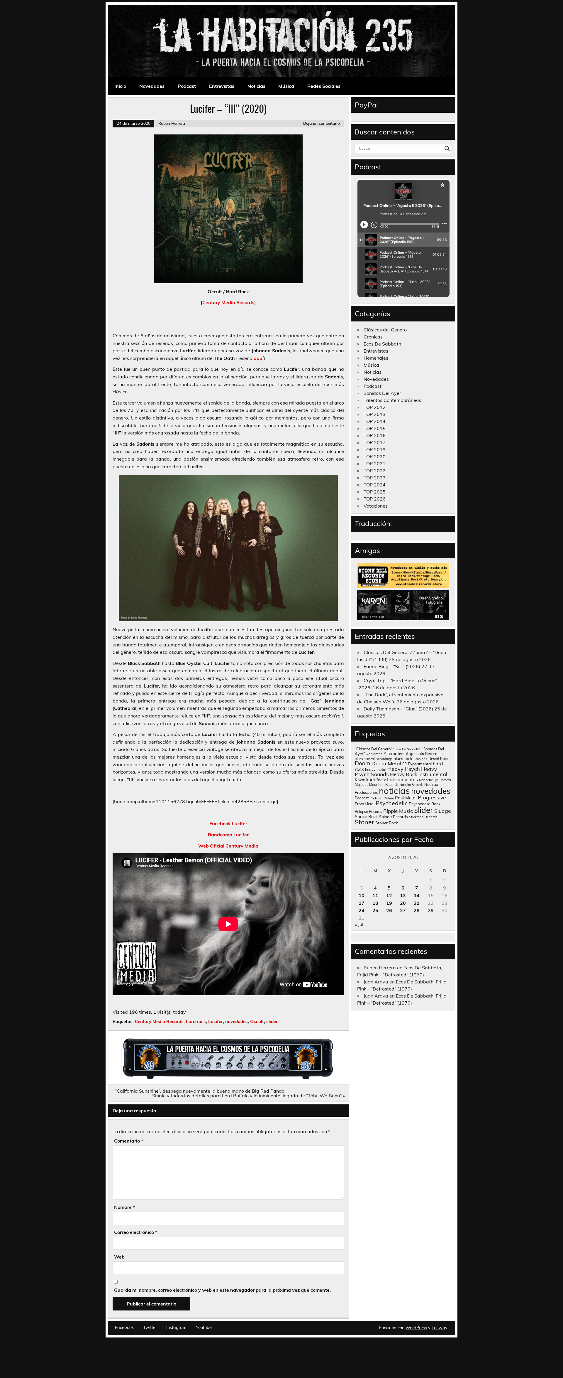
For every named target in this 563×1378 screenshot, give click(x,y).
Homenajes (376, 358)
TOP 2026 (375, 499)
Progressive (432, 797)
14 (417, 895)
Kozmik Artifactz (370, 779)
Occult (257, 1021)
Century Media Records (228, 302)
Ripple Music (398, 811)
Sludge (442, 811)
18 (375, 903)
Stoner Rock (386, 822)
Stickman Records (423, 817)
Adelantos (374, 754)
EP (404, 764)
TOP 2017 (375, 442)
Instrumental (432, 774)
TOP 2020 (375, 456)
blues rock (403, 758)
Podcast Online (382, 798)
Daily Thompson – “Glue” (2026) (398, 709)
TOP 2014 (375, 421)
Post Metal (406, 798)
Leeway (439, 1327)
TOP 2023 (375, 478)
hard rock (196, 1021)
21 (417, 903)
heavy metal (375, 769)
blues (444, 754)
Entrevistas (221, 86)
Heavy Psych (403, 768)
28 (417, 910)
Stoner (364, 822)
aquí (259, 358)
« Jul (359, 924)
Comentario (128, 1140)
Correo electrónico (135, 1232)
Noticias (256, 86)
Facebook (124, 1327)
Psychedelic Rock (424, 803)
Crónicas (373, 337)
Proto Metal (364, 803)
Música (286, 86)
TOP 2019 (375, 449)
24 (361, 910)
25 (375, 910)
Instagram (176, 1327)
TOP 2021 (375, 463)
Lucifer (215, 1021)
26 (389, 910)
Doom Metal (386, 763)
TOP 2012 (375, 407)
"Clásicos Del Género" (373, 749)
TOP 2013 (375, 414)
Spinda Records (393, 816)
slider (272, 1021)
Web (119, 1256)
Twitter (150, 1327)
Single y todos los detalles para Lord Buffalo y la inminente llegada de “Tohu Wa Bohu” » (248, 1096)
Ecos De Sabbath (382, 344)
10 (361, 895)
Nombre (124, 1207)
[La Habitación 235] (228, 1077)
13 (403, 895)
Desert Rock (438, 759)
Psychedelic (392, 803)
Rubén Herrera (171, 123)
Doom (362, 763)
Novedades (152, 86)
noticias (394, 790)
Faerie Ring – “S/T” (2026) (392, 666)
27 (403, 910)
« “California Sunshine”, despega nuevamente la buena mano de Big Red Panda (198, 1091)
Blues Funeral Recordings (373, 759)
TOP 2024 (375, 485)
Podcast (187, 86)
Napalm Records (411, 785)
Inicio (120, 86)
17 (361, 903)
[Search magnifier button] (447, 148)
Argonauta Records (422, 753)
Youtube (204, 1327)
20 (403, 903)
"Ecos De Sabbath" (406, 749)
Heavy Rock (403, 774)
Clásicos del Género (385, 330)
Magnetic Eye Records (435, 780)
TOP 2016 (375, 435)
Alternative (394, 753)
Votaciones (376, 506)
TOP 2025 (375, 492)
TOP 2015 (375, 428)
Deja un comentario (321, 123)
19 (389, 903)
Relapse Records (368, 811)
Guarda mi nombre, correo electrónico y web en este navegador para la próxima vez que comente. (222, 1290)
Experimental (420, 763)
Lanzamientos (402, 779)
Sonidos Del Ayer (382, 393)
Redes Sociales (323, 86)
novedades (236, 1021)
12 (389, 895)
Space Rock (366, 816)
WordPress (416, 1327)
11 (375, 895)
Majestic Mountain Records (376, 784)
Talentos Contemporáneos (392, 400)
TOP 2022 (375, 471)
